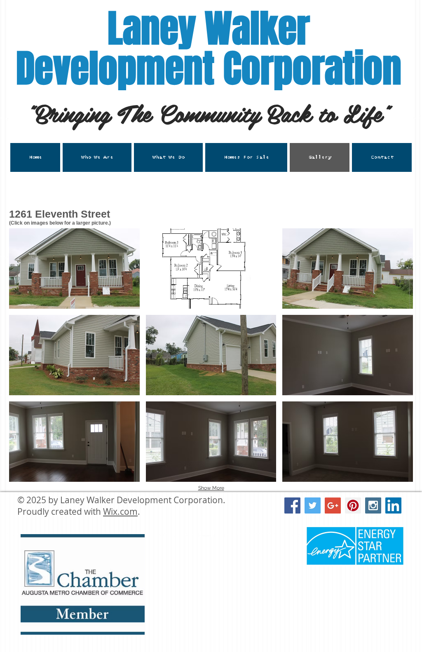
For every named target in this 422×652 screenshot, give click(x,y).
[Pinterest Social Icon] (353, 505)
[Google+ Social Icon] (333, 505)
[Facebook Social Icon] (292, 505)
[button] (168, 157)
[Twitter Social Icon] (313, 505)
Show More (211, 488)
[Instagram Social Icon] (373, 505)
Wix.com (120, 511)
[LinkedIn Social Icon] (393, 505)
